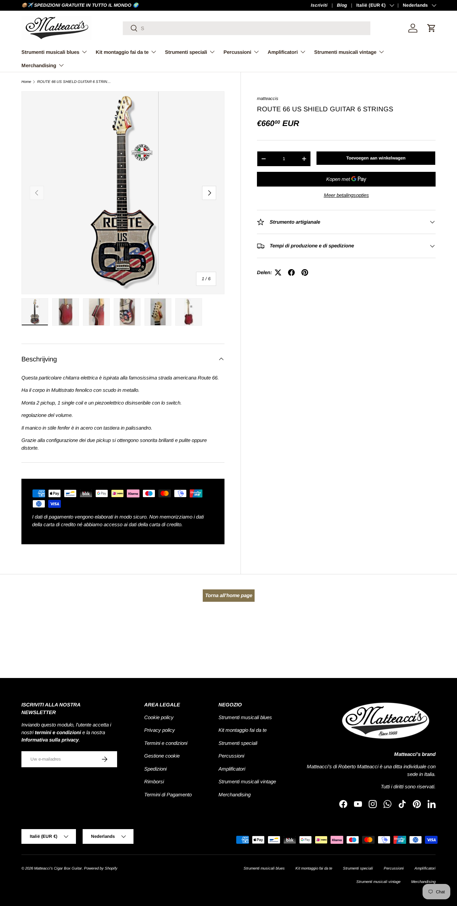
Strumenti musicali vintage (345, 52)
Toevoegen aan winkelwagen (375, 157)
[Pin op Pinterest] (304, 272)
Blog (342, 5)
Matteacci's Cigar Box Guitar (58, 868)
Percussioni (237, 52)
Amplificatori (283, 52)
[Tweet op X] (278, 272)
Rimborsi (154, 781)
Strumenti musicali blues (50, 52)
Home (26, 82)
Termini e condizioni (165, 743)
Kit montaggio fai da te (122, 52)
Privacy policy (159, 730)
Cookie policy (159, 717)
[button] (431, 28)
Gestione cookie (162, 756)
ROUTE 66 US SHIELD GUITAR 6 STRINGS (74, 82)
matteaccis (267, 98)
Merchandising (38, 65)
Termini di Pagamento (168, 794)
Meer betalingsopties (346, 195)
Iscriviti (319, 5)
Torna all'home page (228, 595)
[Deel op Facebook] (291, 272)
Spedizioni (155, 769)
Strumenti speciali (186, 52)
